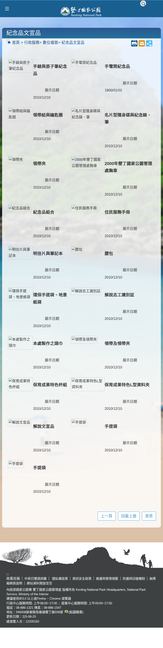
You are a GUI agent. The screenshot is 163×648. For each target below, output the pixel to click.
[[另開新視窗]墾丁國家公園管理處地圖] (66, 612)
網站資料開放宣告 (39, 583)
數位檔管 (50, 43)
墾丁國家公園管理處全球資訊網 (81, 11)
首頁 (16, 43)
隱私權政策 (59, 578)
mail (142, 43)
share (149, 43)
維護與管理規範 (107, 578)
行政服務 (31, 43)
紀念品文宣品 (73, 43)
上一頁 (106, 516)
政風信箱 (13, 578)
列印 (134, 43)
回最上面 (128, 516)
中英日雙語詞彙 (35, 578)
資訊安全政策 (81, 578)
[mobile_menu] (7, 9)
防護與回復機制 (134, 578)
